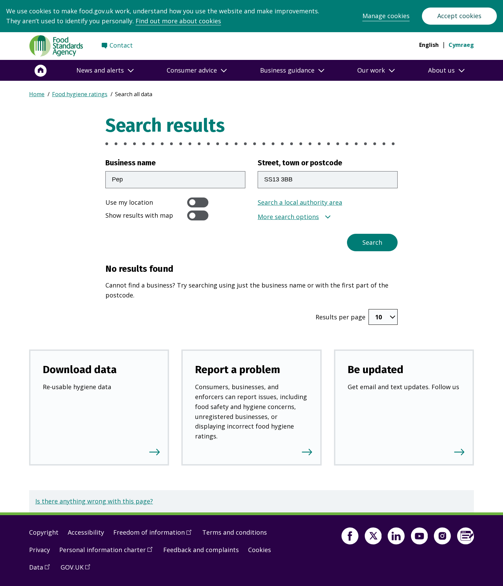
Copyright (44, 532)
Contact (121, 45)
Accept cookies (459, 16)
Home (36, 94)
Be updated (375, 369)
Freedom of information (154, 535)
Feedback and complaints (201, 550)
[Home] (40, 70)
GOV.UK (78, 570)
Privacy (39, 550)
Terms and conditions (234, 532)
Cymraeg (461, 45)
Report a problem (237, 369)
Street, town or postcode (300, 162)
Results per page (340, 317)
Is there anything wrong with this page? (94, 501)
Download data (80, 369)
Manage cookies (386, 16)
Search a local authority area (300, 202)
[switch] (197, 202)
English (429, 45)
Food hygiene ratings (79, 94)
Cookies (259, 550)
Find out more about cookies (178, 21)
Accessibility (86, 532)
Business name (130, 162)
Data (41, 570)
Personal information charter (108, 552)
